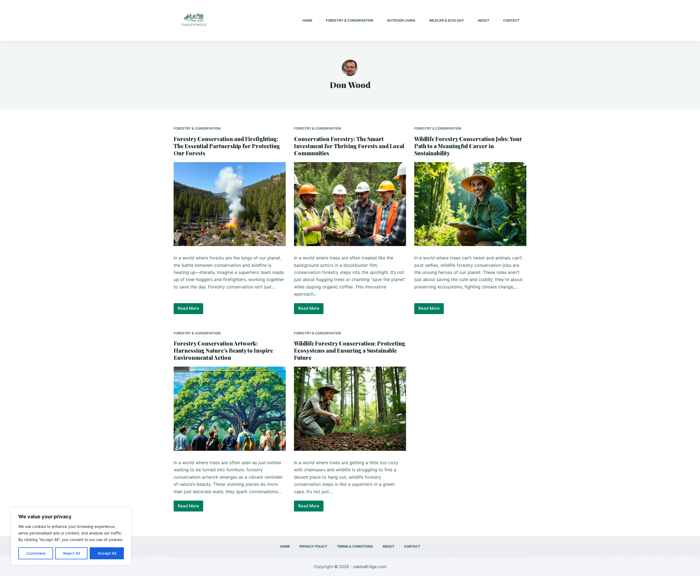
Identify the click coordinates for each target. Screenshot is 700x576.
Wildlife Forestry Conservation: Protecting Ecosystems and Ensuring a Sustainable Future (349, 350)
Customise (35, 553)
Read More (190, 310)
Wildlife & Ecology (446, 20)
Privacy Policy (313, 546)
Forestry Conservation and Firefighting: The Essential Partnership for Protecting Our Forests (227, 146)
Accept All (107, 553)
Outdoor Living (401, 20)
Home (307, 20)
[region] (71, 536)
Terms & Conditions (355, 546)
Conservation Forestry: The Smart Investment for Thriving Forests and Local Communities (349, 146)
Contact (511, 20)
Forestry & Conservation (349, 20)
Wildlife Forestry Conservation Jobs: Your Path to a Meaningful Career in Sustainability (468, 146)
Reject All (71, 553)
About (483, 20)
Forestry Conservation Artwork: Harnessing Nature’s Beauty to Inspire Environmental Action (223, 350)
